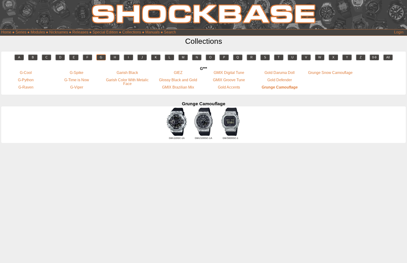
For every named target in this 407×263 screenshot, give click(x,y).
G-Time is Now (76, 80)
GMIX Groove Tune (229, 80)
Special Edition (105, 32)
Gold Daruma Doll (280, 73)
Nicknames (58, 32)
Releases (80, 32)
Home (6, 32)
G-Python (26, 80)
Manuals (152, 32)
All (388, 57)
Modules (38, 32)
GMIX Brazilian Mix (178, 87)
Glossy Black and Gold (178, 80)
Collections (131, 32)
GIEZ (178, 73)
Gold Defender (279, 80)
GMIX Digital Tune (229, 73)
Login (398, 32)
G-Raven (25, 87)
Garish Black (127, 73)
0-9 (374, 57)
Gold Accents (229, 87)
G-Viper (76, 87)
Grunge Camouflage (280, 87)
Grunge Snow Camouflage (330, 73)
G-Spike (76, 73)
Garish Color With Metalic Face (127, 82)
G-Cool (26, 73)
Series (21, 32)
